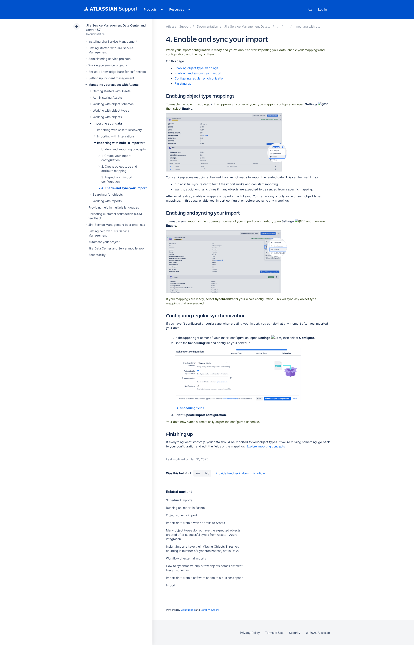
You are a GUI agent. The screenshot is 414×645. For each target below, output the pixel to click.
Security (294, 632)
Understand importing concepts (123, 149)
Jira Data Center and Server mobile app (116, 248)
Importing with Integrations (116, 136)
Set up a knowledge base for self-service (117, 71)
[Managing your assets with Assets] (278, 26)
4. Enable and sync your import (124, 188)
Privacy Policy (250, 632)
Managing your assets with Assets (113, 84)
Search (310, 9)
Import (170, 585)
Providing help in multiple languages (113, 207)
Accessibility (97, 255)
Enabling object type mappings (196, 68)
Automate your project (104, 242)
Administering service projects (109, 59)
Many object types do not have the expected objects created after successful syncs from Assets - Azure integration (203, 534)
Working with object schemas (113, 104)
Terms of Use (274, 632)
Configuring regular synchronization (199, 78)
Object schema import (181, 515)
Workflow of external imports (186, 558)
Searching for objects (108, 194)
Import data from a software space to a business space (204, 578)
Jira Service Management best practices (116, 224)
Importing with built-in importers (121, 143)
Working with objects (107, 117)
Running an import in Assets (185, 507)
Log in (322, 9)
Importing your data (107, 123)
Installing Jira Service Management (112, 41)
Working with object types (111, 110)
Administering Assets (107, 97)
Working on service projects (107, 65)
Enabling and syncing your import (198, 73)
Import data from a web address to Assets (195, 523)
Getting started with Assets (111, 91)
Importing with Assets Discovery (119, 130)
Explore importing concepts (265, 446)
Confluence (188, 609)
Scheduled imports (179, 500)
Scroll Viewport (210, 609)
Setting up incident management (111, 78)
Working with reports (107, 201)
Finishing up (183, 83)
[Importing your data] (287, 26)
